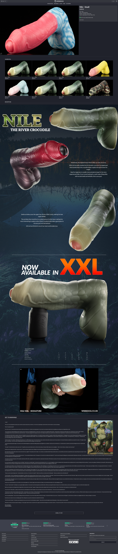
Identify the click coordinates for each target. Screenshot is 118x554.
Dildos (61, 3)
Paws (64, 3)
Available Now (50, 3)
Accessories (68, 3)
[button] (4, 1)
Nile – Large (88, 77)
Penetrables (56, 3)
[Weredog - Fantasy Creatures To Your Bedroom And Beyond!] (59, 1)
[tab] (26, 350)
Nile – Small (7, 77)
